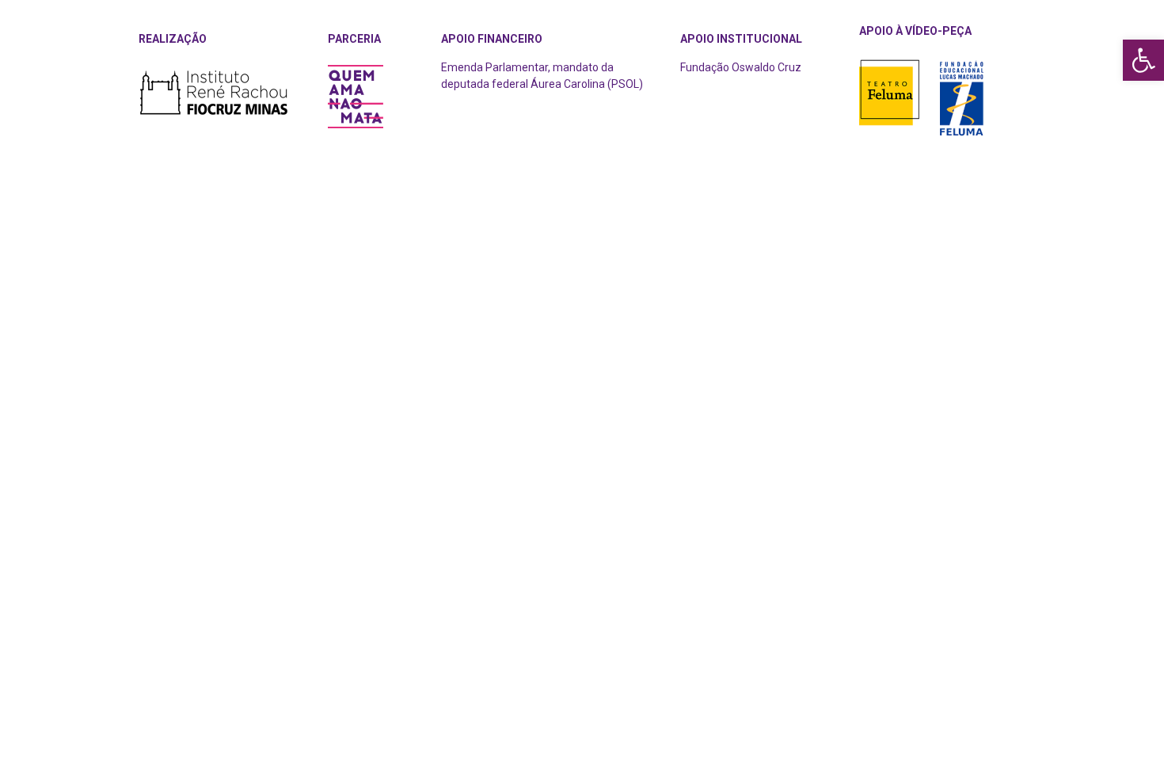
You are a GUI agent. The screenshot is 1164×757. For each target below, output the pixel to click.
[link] (1143, 60)
